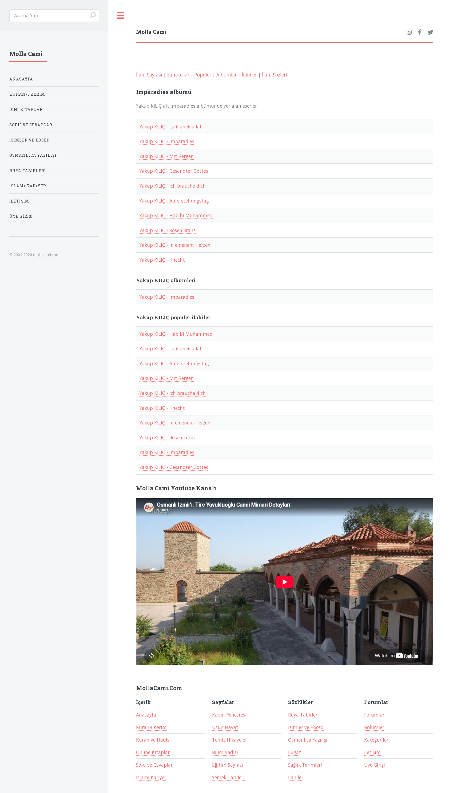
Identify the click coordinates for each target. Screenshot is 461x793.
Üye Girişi (374, 765)
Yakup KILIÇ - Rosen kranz (168, 230)
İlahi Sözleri (274, 74)
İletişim (372, 752)
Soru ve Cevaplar (154, 765)
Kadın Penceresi (229, 714)
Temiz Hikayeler (229, 740)
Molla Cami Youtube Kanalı (176, 488)
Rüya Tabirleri (303, 714)
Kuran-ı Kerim (151, 727)
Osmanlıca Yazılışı (307, 740)
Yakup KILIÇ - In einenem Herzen (175, 245)
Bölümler (374, 727)
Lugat (294, 752)
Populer (202, 74)
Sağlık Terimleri (305, 765)
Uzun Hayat (225, 727)
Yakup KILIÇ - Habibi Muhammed (176, 215)
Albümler (226, 74)
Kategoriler (376, 740)
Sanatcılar (178, 74)
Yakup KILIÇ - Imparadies (167, 141)
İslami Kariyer (151, 777)
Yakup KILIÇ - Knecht (162, 260)
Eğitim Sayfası (227, 765)
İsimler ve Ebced (306, 727)
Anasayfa (146, 714)
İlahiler (249, 74)
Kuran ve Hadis (152, 740)
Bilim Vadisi (225, 752)
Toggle (120, 15)
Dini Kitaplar (26, 109)
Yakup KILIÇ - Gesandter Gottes (174, 171)
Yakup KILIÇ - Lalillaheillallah (171, 126)
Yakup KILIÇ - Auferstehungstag (174, 200)
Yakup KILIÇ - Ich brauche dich (173, 186)
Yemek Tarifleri (228, 777)
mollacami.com (46, 254)
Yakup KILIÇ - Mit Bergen (167, 156)
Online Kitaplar (153, 752)
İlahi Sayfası (149, 74)
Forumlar (374, 714)
